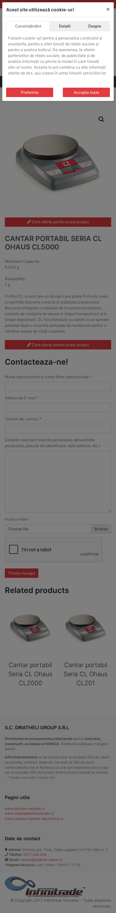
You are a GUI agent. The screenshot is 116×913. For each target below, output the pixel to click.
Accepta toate (86, 92)
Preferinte (30, 92)
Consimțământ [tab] (28, 26)
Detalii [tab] (65, 26)
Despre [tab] (94, 26)
